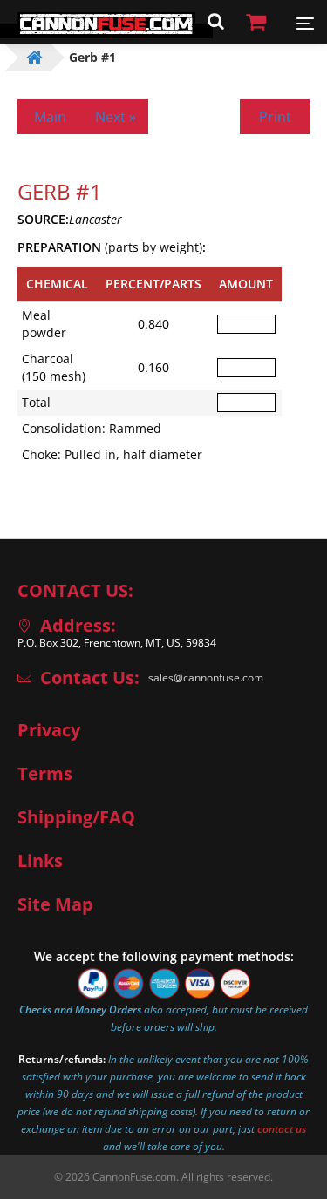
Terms (44, 773)
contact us (281, 1128)
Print (275, 116)
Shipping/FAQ (76, 817)
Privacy (48, 730)
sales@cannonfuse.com (205, 677)
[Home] (106, 31)
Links (40, 861)
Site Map (55, 904)
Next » (115, 116)
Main (50, 116)
